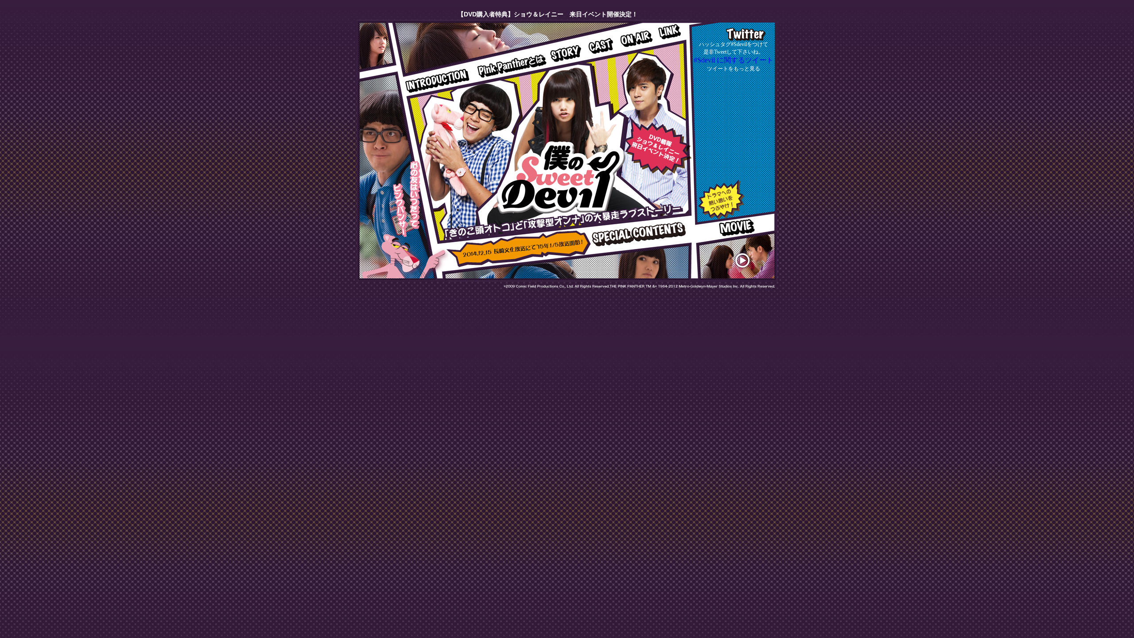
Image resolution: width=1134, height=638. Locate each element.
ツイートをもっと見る (733, 69)
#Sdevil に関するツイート (733, 60)
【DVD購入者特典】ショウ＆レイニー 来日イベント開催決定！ (533, 14)
